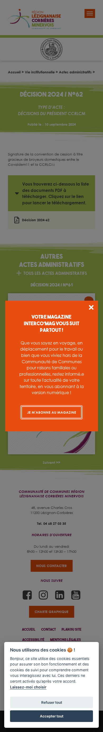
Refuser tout (51, 702)
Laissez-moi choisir (28, 687)
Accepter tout (51, 716)
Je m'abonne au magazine (51, 412)
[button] (91, 308)
